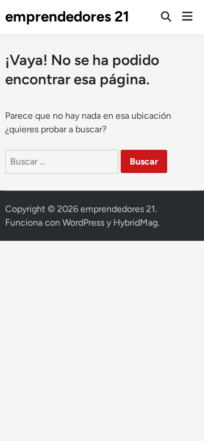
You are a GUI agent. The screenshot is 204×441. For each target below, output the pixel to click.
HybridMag (135, 222)
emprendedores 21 (67, 16)
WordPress (83, 222)
